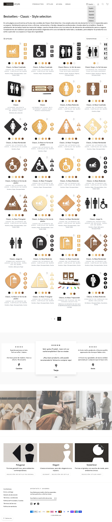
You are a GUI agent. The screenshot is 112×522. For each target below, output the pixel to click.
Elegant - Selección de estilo (56, 474)
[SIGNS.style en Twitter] (35, 504)
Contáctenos (8, 489)
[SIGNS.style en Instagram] (31, 504)
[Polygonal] (20, 452)
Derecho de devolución (11, 495)
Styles (50, 4)
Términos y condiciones (11, 498)
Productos (38, 4)
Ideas (68, 4)
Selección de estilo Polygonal (20, 474)
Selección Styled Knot (92, 474)
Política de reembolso (10, 506)
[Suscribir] (55, 498)
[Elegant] (56, 452)
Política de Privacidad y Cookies (13, 500)
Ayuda (59, 4)
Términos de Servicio (10, 503)
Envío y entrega (8, 492)
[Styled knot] (91, 452)
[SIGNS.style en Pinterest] (38, 504)
